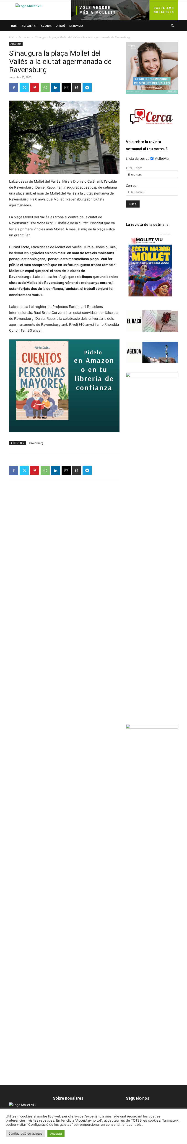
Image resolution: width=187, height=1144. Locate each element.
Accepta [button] (56, 1133)
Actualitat (29, 25)
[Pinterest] (34, 87)
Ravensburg (36, 443)
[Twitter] (24, 87)
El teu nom (134, 168)
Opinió (60, 25)
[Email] (66, 87)
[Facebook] (13, 87)
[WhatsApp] (45, 87)
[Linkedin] (55, 87)
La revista (76, 25)
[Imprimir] (76, 87)
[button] (172, 26)
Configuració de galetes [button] (25, 1133)
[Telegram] (87, 87)
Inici (14, 25)
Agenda (46, 25)
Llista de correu (138, 158)
